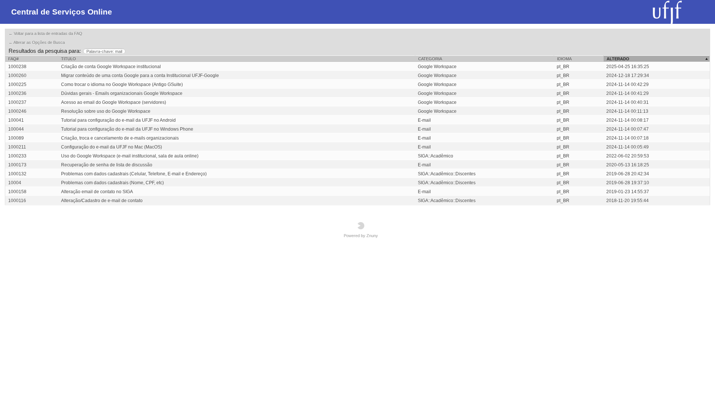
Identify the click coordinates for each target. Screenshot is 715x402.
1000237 (17, 102)
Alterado (618, 59)
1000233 (17, 156)
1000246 (17, 111)
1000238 (17, 66)
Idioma (564, 59)
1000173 (17, 165)
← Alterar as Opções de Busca (37, 42)
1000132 (17, 173)
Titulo (68, 59)
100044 (16, 129)
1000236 (17, 93)
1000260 (17, 75)
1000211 (17, 147)
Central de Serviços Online (61, 11)
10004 (14, 182)
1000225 (17, 84)
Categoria (430, 59)
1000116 (17, 200)
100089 (16, 138)
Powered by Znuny (361, 235)
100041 (16, 120)
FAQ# (13, 59)
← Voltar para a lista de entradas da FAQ (45, 33)
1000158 (17, 191)
